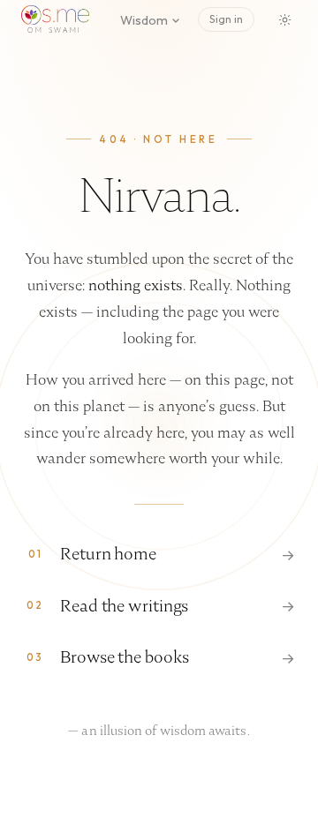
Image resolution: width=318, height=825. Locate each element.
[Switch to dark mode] (284, 19)
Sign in (226, 19)
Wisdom (144, 20)
